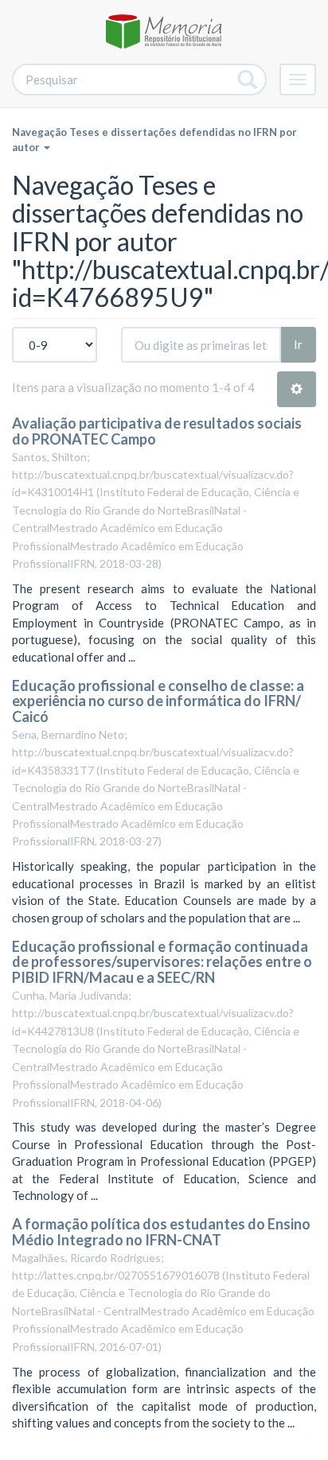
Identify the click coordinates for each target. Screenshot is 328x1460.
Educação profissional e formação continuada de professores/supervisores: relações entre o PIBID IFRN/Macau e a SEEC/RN (162, 962)
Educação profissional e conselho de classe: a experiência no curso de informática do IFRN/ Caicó (158, 701)
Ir (298, 344)
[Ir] (248, 79)
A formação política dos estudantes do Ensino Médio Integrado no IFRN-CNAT (161, 1231)
